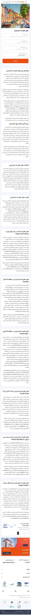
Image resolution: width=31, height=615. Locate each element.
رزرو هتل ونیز (13, 6)
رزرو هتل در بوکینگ (21, 6)
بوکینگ (27, 6)
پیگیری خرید (5, 2)
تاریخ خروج (23, 47)
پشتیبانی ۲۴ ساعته (23, 560)
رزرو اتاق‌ (7, 553)
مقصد (24, 34)
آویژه (20, 597)
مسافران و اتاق (22, 53)
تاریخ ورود (23, 41)
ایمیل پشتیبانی (9, 560)
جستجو (16, 61)
